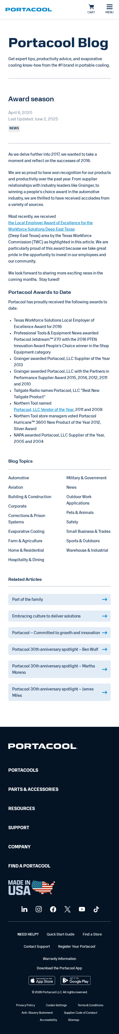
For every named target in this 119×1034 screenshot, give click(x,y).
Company (19, 847)
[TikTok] (95, 909)
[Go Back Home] (42, 747)
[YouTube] (81, 909)
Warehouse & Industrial (87, 551)
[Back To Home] (29, 10)
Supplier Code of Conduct (80, 1013)
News (71, 488)
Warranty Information (59, 959)
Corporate (17, 507)
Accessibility (48, 1020)
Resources (21, 809)
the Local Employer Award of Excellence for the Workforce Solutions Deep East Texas (50, 226)
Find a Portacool (29, 866)
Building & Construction (29, 497)
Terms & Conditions (90, 1005)
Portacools (23, 770)
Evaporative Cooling (26, 532)
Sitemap (73, 1020)
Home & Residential (26, 551)
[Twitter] (67, 909)
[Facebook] (52, 909)
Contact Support (37, 947)
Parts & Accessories (33, 790)
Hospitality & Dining (26, 560)
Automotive (18, 478)
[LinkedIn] (23, 909)
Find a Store (92, 934)
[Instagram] (38, 909)
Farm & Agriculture (25, 541)
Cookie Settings (56, 1005)
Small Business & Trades (88, 532)
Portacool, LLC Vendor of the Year (44, 410)
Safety (72, 522)
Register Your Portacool (76, 947)
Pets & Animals (80, 513)
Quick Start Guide (60, 934)
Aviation (15, 488)
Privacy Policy (25, 1005)
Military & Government (86, 478)
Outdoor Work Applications (78, 500)
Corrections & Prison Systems (26, 519)
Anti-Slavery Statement (37, 1013)
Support (18, 828)
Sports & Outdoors (83, 541)
